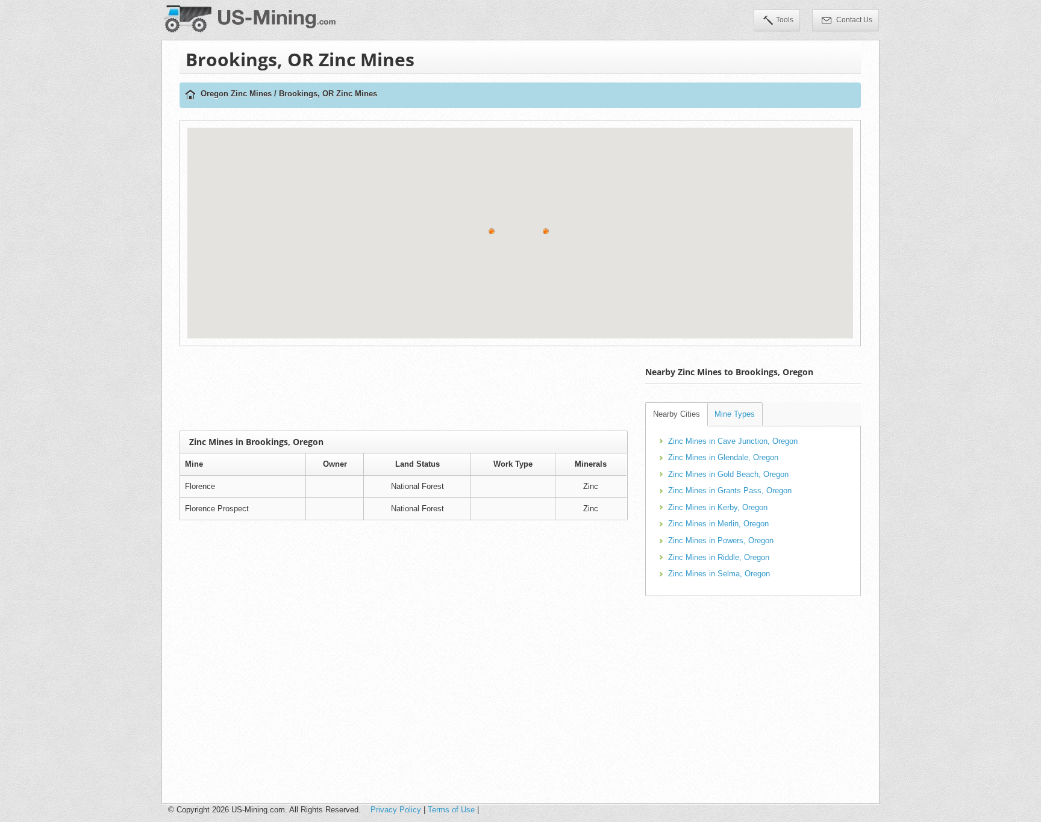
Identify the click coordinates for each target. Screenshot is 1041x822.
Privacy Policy (395, 809)
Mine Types (734, 414)
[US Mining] (190, 95)
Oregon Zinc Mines (236, 93)
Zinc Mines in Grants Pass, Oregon (730, 490)
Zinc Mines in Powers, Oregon (721, 540)
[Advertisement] (403, 388)
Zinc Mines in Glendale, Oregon (723, 457)
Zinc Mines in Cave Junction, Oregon (733, 441)
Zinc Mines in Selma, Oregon (719, 573)
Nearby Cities (676, 414)
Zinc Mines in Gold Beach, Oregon (728, 474)
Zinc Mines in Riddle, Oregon (718, 557)
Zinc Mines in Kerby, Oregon (717, 507)
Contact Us (853, 20)
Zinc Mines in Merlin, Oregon (718, 523)
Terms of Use (451, 809)
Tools (784, 20)
